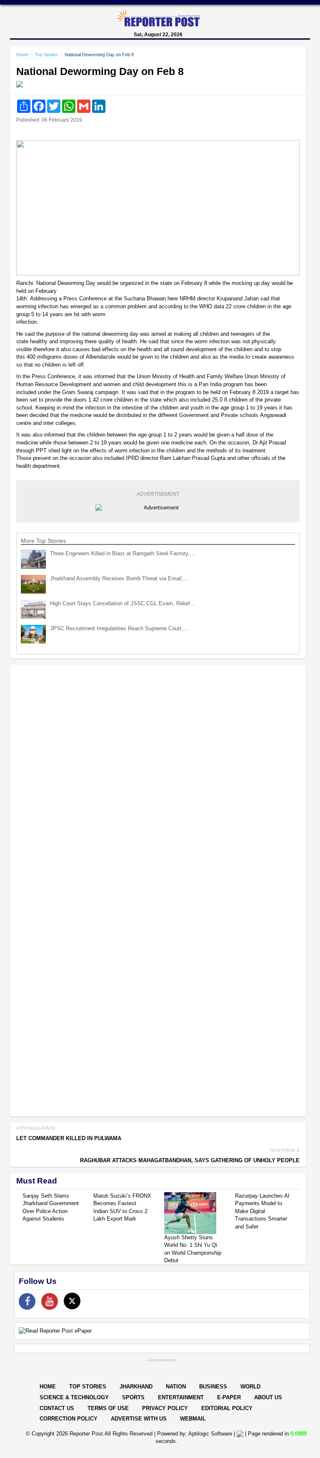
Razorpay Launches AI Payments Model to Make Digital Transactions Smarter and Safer (262, 1211)
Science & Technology (74, 1397)
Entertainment (181, 1397)
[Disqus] (158, 779)
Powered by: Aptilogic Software (194, 1434)
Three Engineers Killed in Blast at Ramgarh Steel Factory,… (122, 553)
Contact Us (57, 1408)
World (250, 1386)
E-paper (229, 1397)
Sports (133, 1397)
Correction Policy (69, 1419)
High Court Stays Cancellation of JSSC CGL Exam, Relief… (122, 603)
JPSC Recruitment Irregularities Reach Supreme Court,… (119, 628)
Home (22, 54)
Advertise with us (139, 1419)
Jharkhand (136, 1386)
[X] (72, 1301)
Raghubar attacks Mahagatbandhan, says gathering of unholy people (190, 1160)
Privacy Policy (165, 1408)
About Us (268, 1397)
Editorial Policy (226, 1408)
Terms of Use (108, 1408)
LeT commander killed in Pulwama (68, 1138)
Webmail (193, 1419)
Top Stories (46, 54)
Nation (176, 1386)
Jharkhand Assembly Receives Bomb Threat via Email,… (119, 578)
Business (213, 1386)
